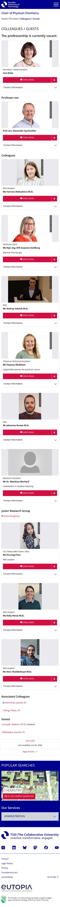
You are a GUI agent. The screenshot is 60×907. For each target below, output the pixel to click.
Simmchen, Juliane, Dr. (16, 703)
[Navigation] (56, 4)
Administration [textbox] (14, 816)
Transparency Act (9, 873)
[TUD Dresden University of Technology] (10, 4)
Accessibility (7, 877)
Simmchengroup (12, 516)
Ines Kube (30, 741)
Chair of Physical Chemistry (20, 13)
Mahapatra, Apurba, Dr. (14, 732)
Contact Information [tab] (13, 88)
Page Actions (29, 752)
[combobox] (30, 816)
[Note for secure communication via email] (54, 80)
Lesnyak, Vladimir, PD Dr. (15, 725)
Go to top (51, 877)
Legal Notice (7, 864)
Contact (5, 859)
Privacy (4, 868)
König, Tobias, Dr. (12, 711)
